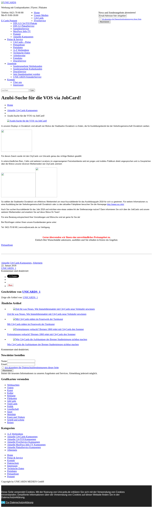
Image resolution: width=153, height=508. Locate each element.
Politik (10, 406)
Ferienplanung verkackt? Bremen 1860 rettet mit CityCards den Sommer (41, 334)
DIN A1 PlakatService (23, 26)
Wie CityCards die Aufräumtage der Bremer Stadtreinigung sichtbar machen (43, 344)
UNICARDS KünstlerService (27, 77)
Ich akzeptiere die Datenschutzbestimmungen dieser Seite (32, 367)
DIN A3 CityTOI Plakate (25, 23)
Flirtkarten (12, 398)
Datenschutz (13, 463)
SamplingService (21, 28)
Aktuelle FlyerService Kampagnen (23, 442)
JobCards (11, 401)
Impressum (18, 85)
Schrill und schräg (15, 420)
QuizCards (12, 403)
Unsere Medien (41, 15)
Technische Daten (21, 53)
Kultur (10, 393)
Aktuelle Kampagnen (23, 36)
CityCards (38, 18)
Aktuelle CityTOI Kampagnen (21, 439)
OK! (3, 502)
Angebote (11, 63)
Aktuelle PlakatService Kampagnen (24, 447)
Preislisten (18, 47)
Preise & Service (15, 39)
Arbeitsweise (19, 55)
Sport (9, 411)
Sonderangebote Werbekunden (27, 66)
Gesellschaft (13, 409)
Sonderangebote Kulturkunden (27, 69)
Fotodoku (17, 58)
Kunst (10, 390)
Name (4, 361)
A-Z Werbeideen (21, 50)
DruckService (19, 61)
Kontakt (11, 79)
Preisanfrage (19, 44)
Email (4, 364)
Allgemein (37, 263)
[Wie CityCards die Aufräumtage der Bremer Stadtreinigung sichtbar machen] (50, 339)
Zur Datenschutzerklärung (19, 502)
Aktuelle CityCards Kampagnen (22, 110)
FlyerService (40, 20)
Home (37, 12)
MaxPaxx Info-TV (22, 31)
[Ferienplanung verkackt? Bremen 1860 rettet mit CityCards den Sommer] (48, 329)
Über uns (17, 82)
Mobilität (11, 414)
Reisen (10, 422)
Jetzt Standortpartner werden (26, 74)
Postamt (17, 34)
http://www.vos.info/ (115, 204)
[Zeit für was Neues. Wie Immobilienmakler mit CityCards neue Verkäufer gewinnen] (54, 309)
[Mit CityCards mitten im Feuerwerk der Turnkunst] (38, 319)
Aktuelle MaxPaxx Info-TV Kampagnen (26, 444)
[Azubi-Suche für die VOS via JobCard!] (27, 121)
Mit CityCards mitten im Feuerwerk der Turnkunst (31, 324)
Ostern (10, 387)
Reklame (11, 395)
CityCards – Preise (22, 42)
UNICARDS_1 (8, 268)
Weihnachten (13, 385)
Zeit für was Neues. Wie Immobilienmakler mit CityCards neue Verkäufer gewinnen (46, 314)
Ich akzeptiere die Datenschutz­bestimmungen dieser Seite (121, 19)
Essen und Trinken (16, 417)
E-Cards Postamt (9, 20)
